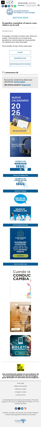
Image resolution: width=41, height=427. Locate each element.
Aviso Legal (20, 383)
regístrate (32, 3)
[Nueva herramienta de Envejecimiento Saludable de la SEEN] (20, 317)
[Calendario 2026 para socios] (20, 113)
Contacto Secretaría (20, 403)
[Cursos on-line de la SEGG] (20, 182)
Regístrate (26, 85)
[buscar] (38, 5)
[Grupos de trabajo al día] (20, 213)
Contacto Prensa (20, 395)
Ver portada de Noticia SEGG (20, 64)
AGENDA (21, 5)
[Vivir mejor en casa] (20, 243)
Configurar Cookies (20, 392)
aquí (30, 46)
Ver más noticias (20, 58)
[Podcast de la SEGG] (20, 147)
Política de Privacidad (20, 386)
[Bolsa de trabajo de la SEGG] (20, 198)
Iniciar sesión (19, 82)
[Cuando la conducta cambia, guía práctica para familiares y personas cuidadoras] (20, 295)
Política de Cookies (20, 389)
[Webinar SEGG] (20, 165)
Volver (20, 52)
